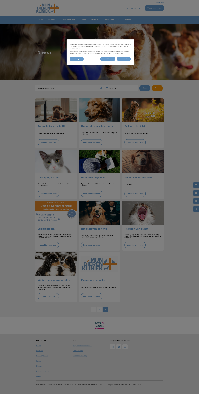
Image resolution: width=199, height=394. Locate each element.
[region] (100, 52)
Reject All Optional (107, 59)
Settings (76, 59)
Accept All (123, 59)
